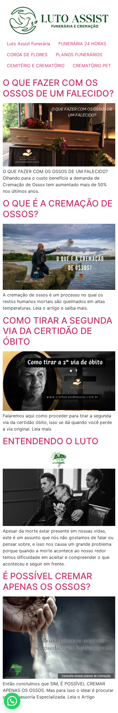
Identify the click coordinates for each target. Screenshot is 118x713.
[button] (12, 701)
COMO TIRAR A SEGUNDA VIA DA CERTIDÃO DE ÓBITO (57, 331)
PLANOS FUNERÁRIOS (79, 54)
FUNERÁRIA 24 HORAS (82, 43)
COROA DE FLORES (27, 54)
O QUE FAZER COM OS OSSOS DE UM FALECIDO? (58, 87)
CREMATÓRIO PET (92, 65)
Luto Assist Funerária (28, 43)
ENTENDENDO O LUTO (51, 441)
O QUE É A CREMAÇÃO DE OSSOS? (58, 208)
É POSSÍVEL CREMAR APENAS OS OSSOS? (47, 581)
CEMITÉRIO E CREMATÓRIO (35, 65)
